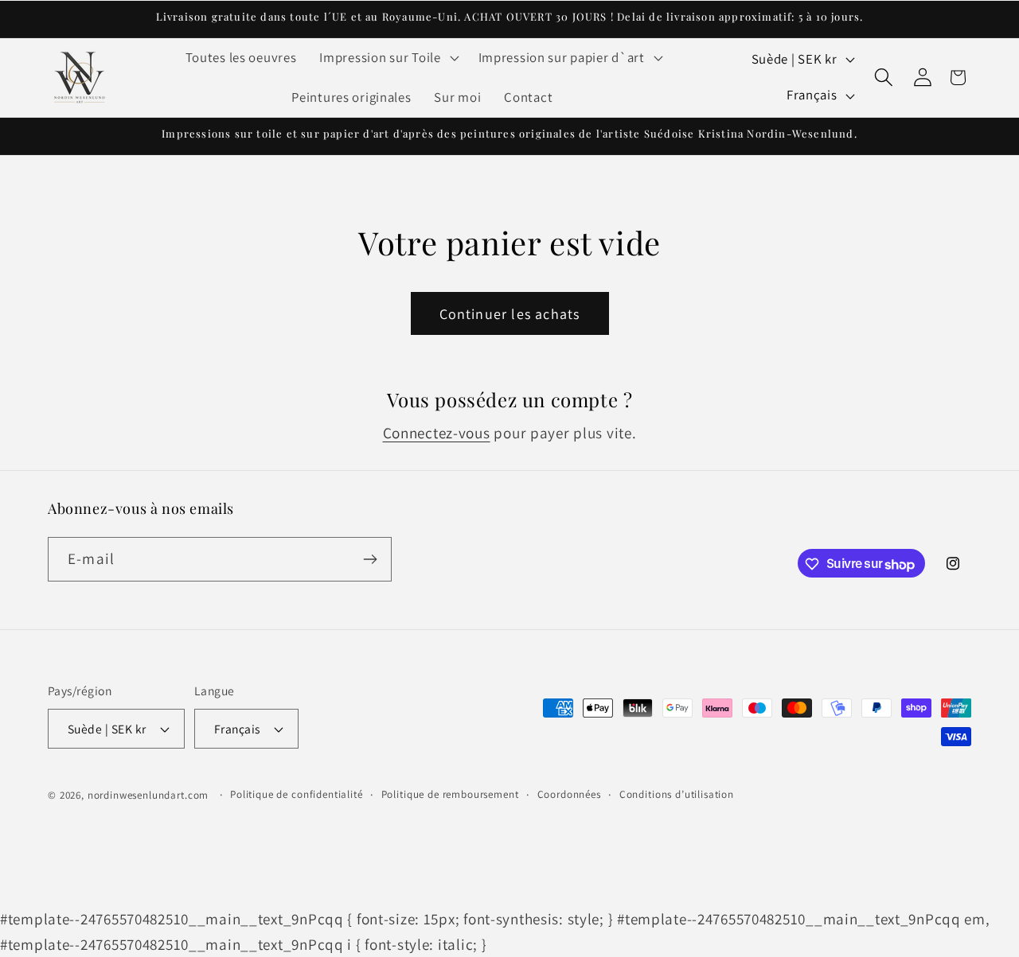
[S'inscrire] (370, 559)
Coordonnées (569, 794)
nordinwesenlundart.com (148, 795)
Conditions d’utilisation (676, 794)
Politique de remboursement (450, 794)
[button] (387, 58)
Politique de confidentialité (296, 794)
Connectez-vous (436, 432)
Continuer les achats (509, 314)
